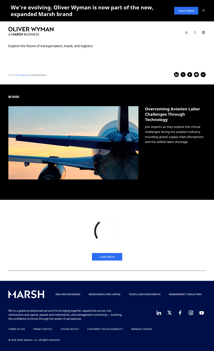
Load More (107, 257)
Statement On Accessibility (105, 329)
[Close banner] (203, 11)
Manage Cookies (141, 329)
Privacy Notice (42, 329)
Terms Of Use (16, 329)
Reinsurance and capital (105, 294)
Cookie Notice (70, 329)
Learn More (186, 11)
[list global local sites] (186, 32)
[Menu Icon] (203, 32)
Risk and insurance (68, 294)
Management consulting (185, 294)
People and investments (144, 294)
